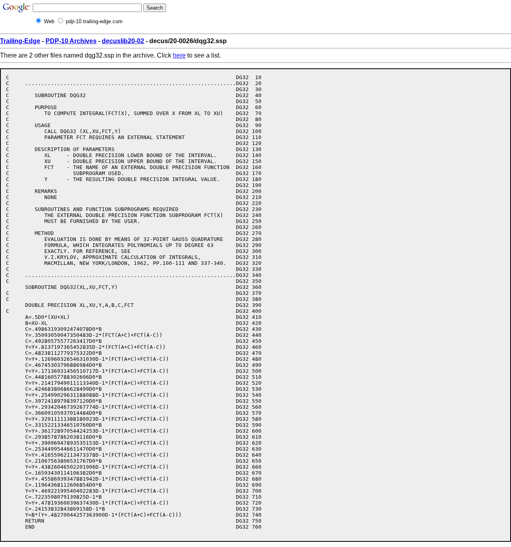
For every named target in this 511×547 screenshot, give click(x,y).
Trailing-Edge (20, 41)
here (179, 55)
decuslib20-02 (123, 41)
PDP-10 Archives (71, 41)
